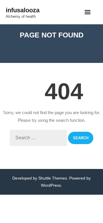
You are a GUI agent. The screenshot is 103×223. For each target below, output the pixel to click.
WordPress (51, 185)
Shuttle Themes (52, 178)
